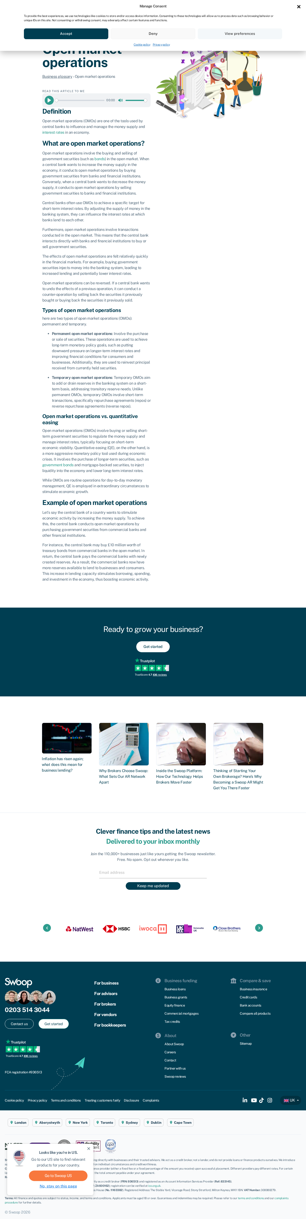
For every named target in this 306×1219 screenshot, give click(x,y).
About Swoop (174, 1044)
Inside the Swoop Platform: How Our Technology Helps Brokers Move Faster (179, 776)
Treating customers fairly (102, 1100)
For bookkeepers (110, 1025)
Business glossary (57, 76)
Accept (66, 34)
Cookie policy (142, 44)
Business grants (175, 997)
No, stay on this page (58, 1186)
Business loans (175, 989)
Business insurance (253, 989)
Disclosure (131, 1100)
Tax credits (172, 1021)
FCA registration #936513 (23, 1072)
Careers (170, 1052)
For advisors (105, 993)
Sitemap (246, 1043)
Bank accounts (250, 1005)
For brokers (105, 1004)
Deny (153, 34)
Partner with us (175, 1068)
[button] (298, 6)
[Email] (153, 872)
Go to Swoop (58, 1175)
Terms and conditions (66, 1100)
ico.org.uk (154, 1185)
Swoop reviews (175, 1076)
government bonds (58, 465)
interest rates (53, 132)
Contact (170, 1060)
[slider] (79, 100)
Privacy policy (161, 44)
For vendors (105, 1014)
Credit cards (248, 997)
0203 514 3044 (27, 1009)
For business (106, 983)
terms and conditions (251, 1198)
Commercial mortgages (181, 1013)
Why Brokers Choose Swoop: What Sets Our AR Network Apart (123, 776)
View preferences (240, 34)
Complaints (151, 1100)
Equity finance (174, 1005)
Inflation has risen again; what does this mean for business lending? (62, 765)
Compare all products (255, 1013)
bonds (99, 159)
